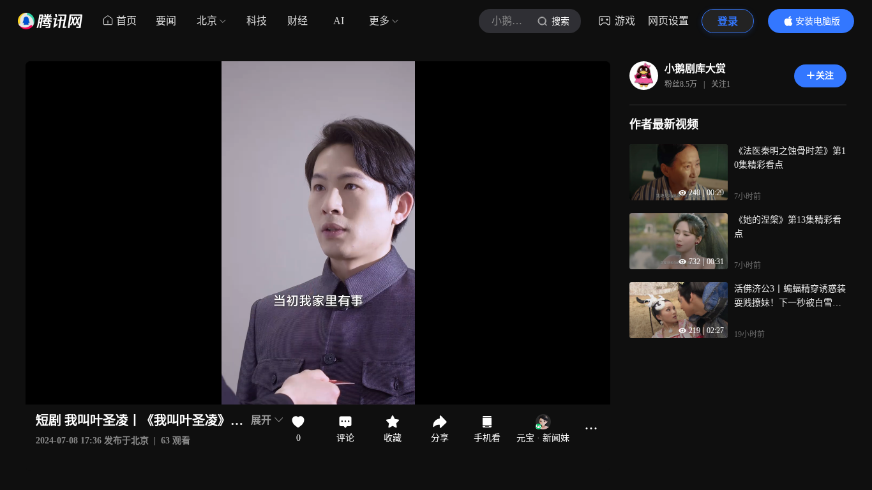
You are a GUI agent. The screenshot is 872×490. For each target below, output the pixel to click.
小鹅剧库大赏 (695, 68)
